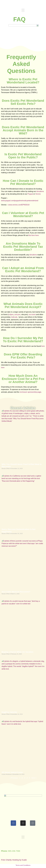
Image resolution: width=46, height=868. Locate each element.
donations (40, 191)
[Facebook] (13, 823)
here (43, 346)
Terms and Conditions (23, 865)
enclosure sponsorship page (30, 392)
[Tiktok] (32, 823)
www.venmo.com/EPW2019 (18, 205)
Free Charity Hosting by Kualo (14, 860)
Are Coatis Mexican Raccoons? (16, 592)
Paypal (30, 194)
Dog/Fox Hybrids (9, 712)
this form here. (33, 235)
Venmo (38, 194)
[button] (23, 10)
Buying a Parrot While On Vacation (17, 652)
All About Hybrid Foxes (12, 772)
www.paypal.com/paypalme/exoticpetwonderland (19, 200)
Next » (34, 778)
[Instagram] (23, 823)
